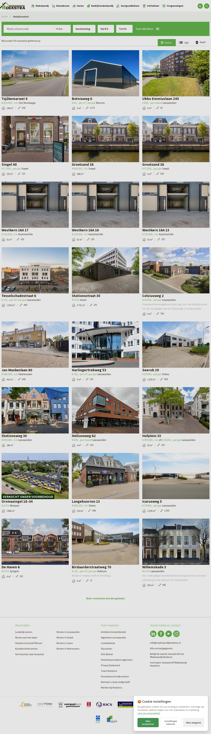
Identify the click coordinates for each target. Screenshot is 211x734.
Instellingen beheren (171, 723)
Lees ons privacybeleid (148, 713)
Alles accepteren (148, 723)
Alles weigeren (193, 722)
